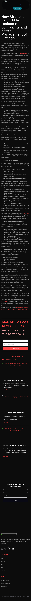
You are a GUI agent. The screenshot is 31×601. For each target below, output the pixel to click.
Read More (5, 390)
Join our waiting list (23, 53)
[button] (21, 4)
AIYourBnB (26, 213)
